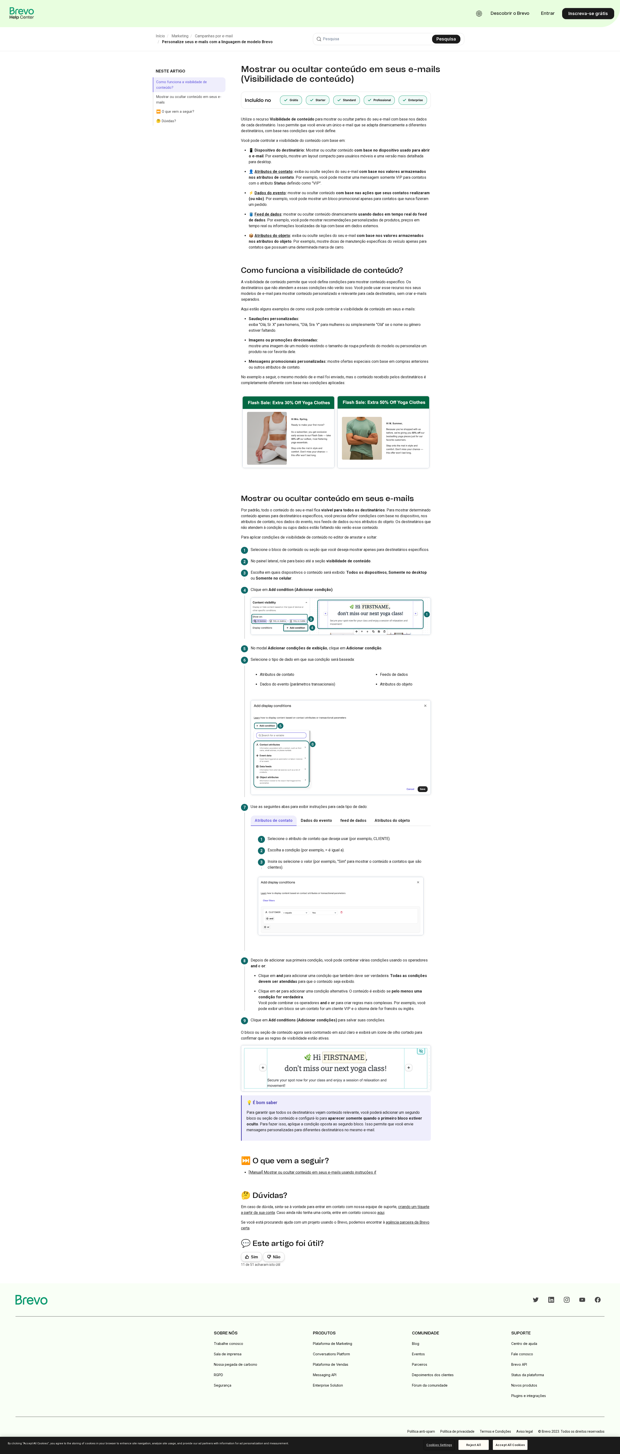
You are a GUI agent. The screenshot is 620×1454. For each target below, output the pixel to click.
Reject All (473, 1445)
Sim (254, 1257)
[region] (310, 1445)
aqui (380, 1212)
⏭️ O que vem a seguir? (175, 111)
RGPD (218, 1375)
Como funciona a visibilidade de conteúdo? (181, 85)
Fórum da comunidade (430, 1385)
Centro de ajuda (524, 1343)
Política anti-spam (421, 1431)
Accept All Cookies (510, 1445)
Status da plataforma (527, 1375)
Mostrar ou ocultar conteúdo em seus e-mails (188, 100)
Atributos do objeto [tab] (392, 820)
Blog (415, 1343)
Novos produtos (524, 1385)
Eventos (418, 1354)
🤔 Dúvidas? (166, 121)
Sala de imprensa (227, 1354)
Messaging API (324, 1375)
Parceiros (419, 1364)
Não (276, 1257)
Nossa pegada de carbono (235, 1364)
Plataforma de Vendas (330, 1364)
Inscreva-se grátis (588, 13)
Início (160, 36)
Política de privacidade (457, 1431)
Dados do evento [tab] (316, 820)
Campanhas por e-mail (214, 36)
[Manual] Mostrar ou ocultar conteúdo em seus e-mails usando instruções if (312, 1172)
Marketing (179, 36)
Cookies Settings (439, 1445)
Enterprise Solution (328, 1385)
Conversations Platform (331, 1354)
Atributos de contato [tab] (274, 820)
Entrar (548, 13)
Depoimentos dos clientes (433, 1375)
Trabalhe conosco (228, 1343)
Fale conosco (522, 1354)
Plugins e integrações (528, 1396)
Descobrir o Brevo (510, 13)
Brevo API (519, 1364)
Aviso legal (524, 1431)
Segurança (222, 1385)
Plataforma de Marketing (332, 1343)
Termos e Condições (495, 1431)
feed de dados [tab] (353, 820)
